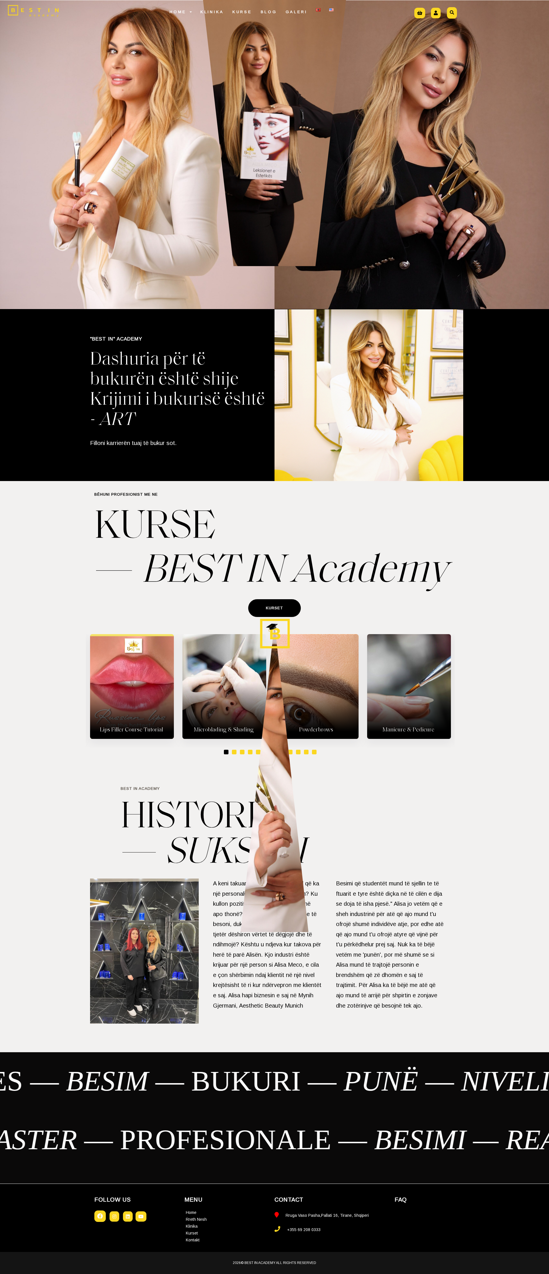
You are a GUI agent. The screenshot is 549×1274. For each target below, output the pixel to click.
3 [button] (242, 752)
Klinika (212, 12)
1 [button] (226, 752)
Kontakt (193, 1240)
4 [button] (250, 752)
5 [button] (258, 752)
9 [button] (290, 752)
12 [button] (314, 752)
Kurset (192, 1233)
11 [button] (306, 752)
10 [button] (298, 752)
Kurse (242, 12)
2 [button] (234, 752)
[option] (132, 686)
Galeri (296, 12)
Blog (269, 12)
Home (179, 12)
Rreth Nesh (196, 1219)
